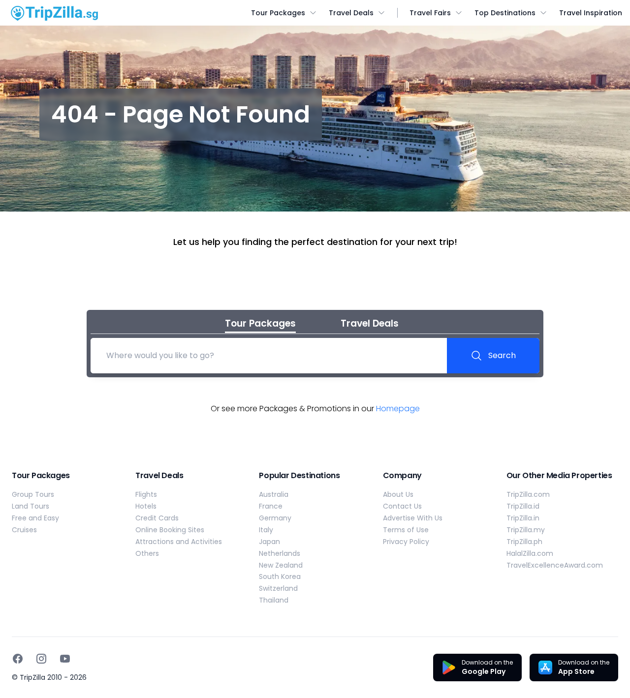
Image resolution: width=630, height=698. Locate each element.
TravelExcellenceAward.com (554, 565)
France (271, 506)
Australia (273, 494)
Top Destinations (505, 13)
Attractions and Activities (178, 541)
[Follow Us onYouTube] (65, 659)
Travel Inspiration (590, 13)
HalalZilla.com (529, 553)
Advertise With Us (412, 518)
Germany (275, 518)
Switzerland (278, 588)
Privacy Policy (406, 541)
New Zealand (281, 565)
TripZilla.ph (524, 541)
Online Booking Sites (169, 530)
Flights (146, 494)
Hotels (146, 506)
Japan (269, 541)
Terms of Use (406, 530)
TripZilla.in (522, 518)
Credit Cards (157, 518)
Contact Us (402, 506)
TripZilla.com (528, 494)
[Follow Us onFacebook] (18, 659)
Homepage (398, 408)
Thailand (273, 600)
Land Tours (30, 506)
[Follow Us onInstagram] (41, 659)
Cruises (24, 530)
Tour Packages (278, 13)
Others (147, 553)
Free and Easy (35, 518)
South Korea (280, 576)
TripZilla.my (525, 530)
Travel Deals (351, 13)
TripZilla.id (522, 506)
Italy (266, 530)
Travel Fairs (430, 13)
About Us (398, 494)
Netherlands (279, 553)
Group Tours (33, 494)
